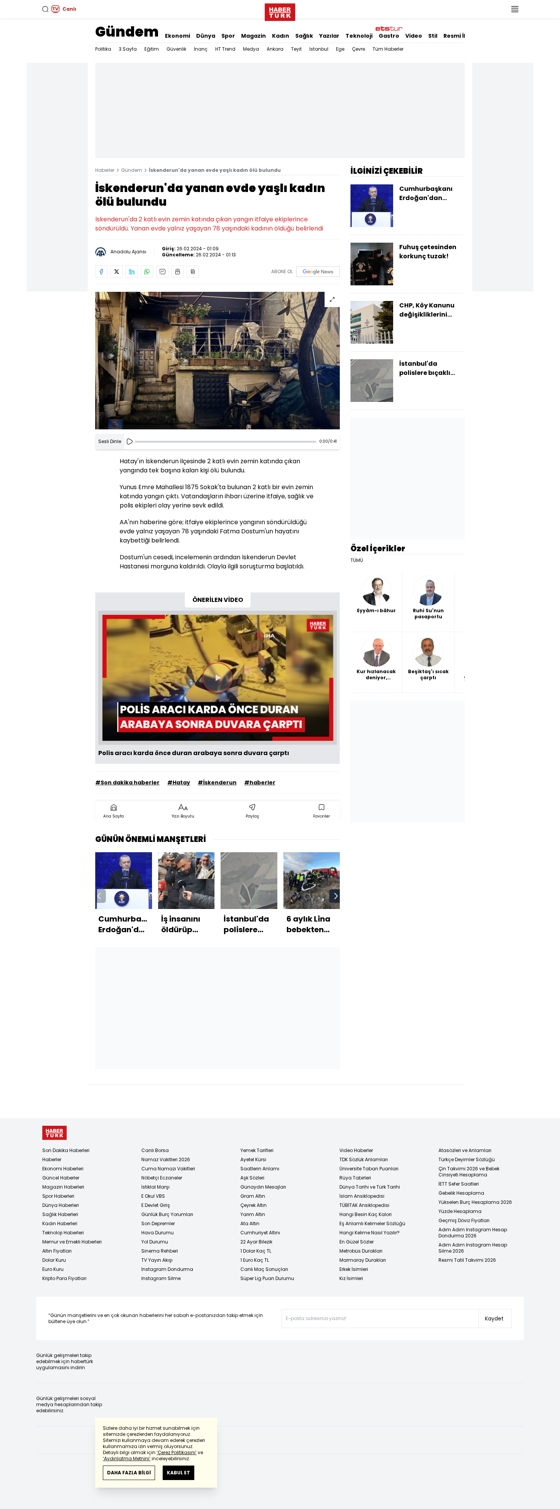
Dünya (205, 36)
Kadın (280, 36)
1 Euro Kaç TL (254, 1260)
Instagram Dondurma (167, 1269)
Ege (340, 49)
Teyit (296, 49)
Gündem (127, 32)
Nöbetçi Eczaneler (161, 1178)
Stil (432, 36)
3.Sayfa (128, 49)
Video (413, 36)
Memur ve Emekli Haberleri (72, 1242)
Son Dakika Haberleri (66, 1150)
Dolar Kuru (54, 1260)
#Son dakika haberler (127, 782)
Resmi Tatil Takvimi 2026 (467, 1260)
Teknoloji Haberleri (63, 1232)
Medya (251, 49)
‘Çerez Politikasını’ (177, 1452)
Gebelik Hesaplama (461, 1193)
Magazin (253, 36)
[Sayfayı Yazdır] (177, 272)
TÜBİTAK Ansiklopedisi (364, 1205)
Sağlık (304, 36)
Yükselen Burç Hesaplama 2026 (475, 1202)
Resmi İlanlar (462, 36)
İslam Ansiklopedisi (361, 1196)
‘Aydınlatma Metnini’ (126, 1458)
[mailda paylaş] (162, 272)
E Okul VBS (153, 1196)
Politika (103, 49)
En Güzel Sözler (356, 1242)
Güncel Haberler (60, 1178)
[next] (336, 896)
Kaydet (494, 1318)
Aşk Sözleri (252, 1178)
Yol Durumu (154, 1242)
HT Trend (225, 49)
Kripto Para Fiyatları (64, 1278)
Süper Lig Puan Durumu (267, 1278)
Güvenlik (176, 49)
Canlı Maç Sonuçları (264, 1269)
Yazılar (329, 36)
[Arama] (45, 9)
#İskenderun (217, 782)
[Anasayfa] (54, 1133)
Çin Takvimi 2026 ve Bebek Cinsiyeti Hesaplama (468, 1171)
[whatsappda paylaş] (147, 272)
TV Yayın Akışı (157, 1260)
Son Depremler (158, 1223)
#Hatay (178, 782)
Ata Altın (249, 1223)
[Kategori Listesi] (515, 9)
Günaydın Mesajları (263, 1187)
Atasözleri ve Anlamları (464, 1150)
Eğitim (151, 49)
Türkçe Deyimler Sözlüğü (466, 1159)
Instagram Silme (161, 1278)
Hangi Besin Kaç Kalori (365, 1214)
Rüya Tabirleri (355, 1178)
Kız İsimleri (351, 1278)
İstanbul (318, 49)
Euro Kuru (53, 1269)
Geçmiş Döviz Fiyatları (464, 1220)
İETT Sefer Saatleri (458, 1184)
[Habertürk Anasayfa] (280, 10)
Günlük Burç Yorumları (167, 1214)
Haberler (104, 170)
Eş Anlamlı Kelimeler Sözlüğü (372, 1223)
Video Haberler (356, 1150)
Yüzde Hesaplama (460, 1211)
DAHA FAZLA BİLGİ (129, 1472)
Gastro (389, 36)
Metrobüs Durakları (360, 1251)
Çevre (358, 49)
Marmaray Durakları (362, 1260)
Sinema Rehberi (159, 1251)
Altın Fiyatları (57, 1251)
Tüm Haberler (388, 49)
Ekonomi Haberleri (62, 1168)
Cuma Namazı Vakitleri (168, 1168)
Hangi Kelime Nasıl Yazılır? (369, 1232)
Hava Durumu (157, 1232)
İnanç (201, 49)
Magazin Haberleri (63, 1187)
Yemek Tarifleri (257, 1150)
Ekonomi (177, 36)
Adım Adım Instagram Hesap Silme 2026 (472, 1248)
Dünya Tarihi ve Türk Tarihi (369, 1187)
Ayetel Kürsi (253, 1159)
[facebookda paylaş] (101, 272)
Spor (228, 36)
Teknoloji (359, 36)
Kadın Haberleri (59, 1223)
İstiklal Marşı (155, 1187)
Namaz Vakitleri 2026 (165, 1159)
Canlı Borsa (155, 1150)
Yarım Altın (252, 1214)
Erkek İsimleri (353, 1269)
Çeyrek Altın (253, 1205)
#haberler (259, 782)
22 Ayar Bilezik (256, 1242)
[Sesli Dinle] (129, 441)
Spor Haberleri (58, 1196)
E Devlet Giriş (155, 1205)
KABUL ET (178, 1472)
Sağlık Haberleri (60, 1214)
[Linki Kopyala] (193, 272)
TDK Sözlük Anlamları (363, 1159)
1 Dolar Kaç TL (255, 1251)
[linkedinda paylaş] (132, 272)
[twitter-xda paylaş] (116, 272)
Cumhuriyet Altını (260, 1232)
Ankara (275, 49)
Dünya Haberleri (60, 1205)
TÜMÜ (356, 560)
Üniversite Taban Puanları (368, 1168)
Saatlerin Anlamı (259, 1168)
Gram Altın (252, 1196)
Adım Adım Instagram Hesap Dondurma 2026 (472, 1232)
